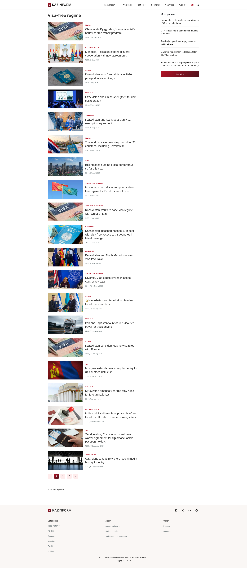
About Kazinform (112, 526)
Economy (155, 5)
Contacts (167, 531)
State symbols (111, 531)
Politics (51, 531)
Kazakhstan (53, 526)
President (127, 5)
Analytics (169, 5)
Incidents (51, 551)
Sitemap (166, 526)
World (50, 546)
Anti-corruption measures (116, 536)
